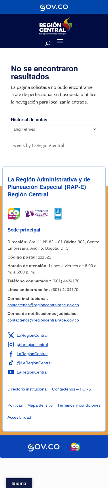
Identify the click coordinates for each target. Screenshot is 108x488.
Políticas (15, 405)
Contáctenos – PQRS (71, 389)
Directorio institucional (27, 389)
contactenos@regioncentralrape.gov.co (43, 305)
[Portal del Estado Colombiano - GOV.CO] (54, 7)
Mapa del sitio (40, 405)
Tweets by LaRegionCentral (37, 145)
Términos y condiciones (79, 405)
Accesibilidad (19, 417)
